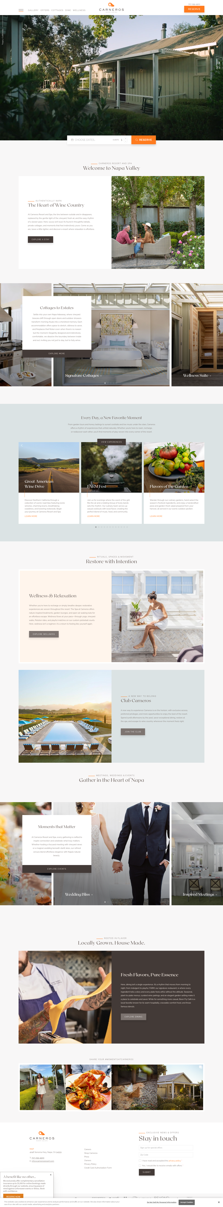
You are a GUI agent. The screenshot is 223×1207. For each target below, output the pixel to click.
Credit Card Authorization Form (98, 1168)
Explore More (57, 354)
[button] (21, 10)
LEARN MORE (31, 516)
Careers (87, 1149)
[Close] (219, 1202)
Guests (116, 140)
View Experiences (111, 442)
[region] (111, 1202)
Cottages (57, 10)
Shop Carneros (90, 1153)
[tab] (105, 383)
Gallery (33, 10)
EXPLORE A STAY (40, 239)
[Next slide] (218, 334)
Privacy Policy (90, 1164)
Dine (68, 10)
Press (86, 1157)
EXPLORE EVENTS (56, 869)
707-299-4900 (194, 4)
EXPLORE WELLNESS (44, 634)
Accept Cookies (186, 1202)
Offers (45, 10)
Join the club (133, 732)
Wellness (79, 10)
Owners (87, 1160)
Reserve (194, 9)
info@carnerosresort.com (43, 1161)
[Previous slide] (4, 334)
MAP (32, 1149)
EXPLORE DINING (133, 1017)
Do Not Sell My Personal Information (162, 1202)
